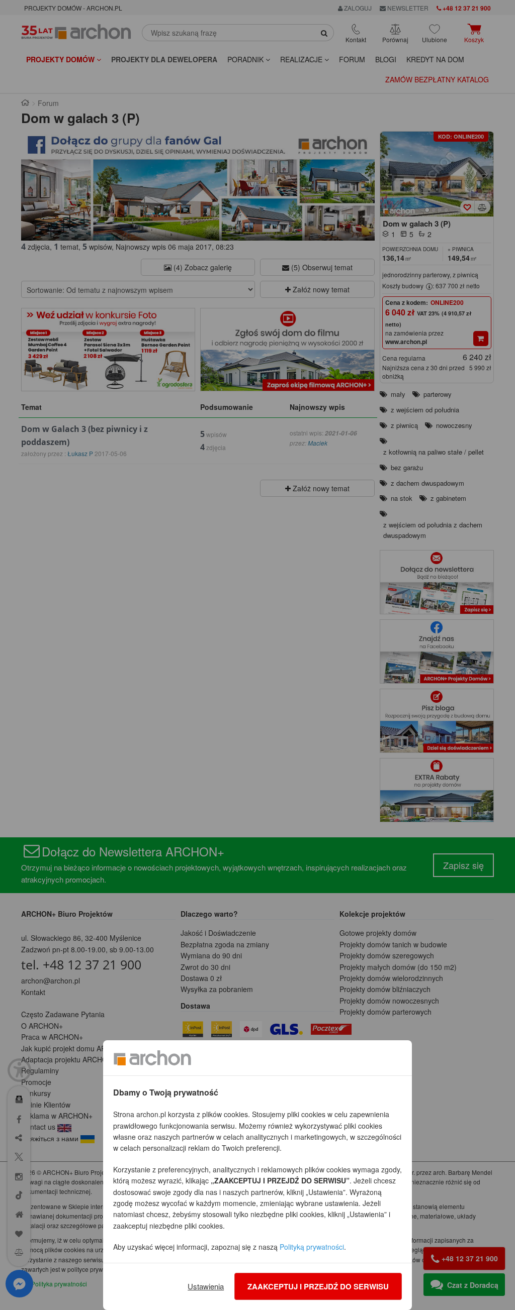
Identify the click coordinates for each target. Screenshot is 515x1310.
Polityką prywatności (312, 1247)
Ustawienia (206, 1286)
